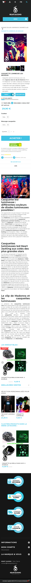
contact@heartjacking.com (9, 563)
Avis (15, 166)
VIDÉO (6, 94)
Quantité (4, 131)
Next (22, 68)
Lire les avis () (8, 157)
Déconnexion (5, 550)
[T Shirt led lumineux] (8, 404)
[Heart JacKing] (15, 11)
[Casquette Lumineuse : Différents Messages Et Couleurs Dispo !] (13, 68)
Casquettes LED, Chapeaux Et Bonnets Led (14, 27)
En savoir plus (16, 162)
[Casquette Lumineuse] (23, 404)
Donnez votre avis (20, 157)
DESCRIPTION (20, 94)
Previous (9, 68)
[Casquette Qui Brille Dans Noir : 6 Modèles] (14, 361)
